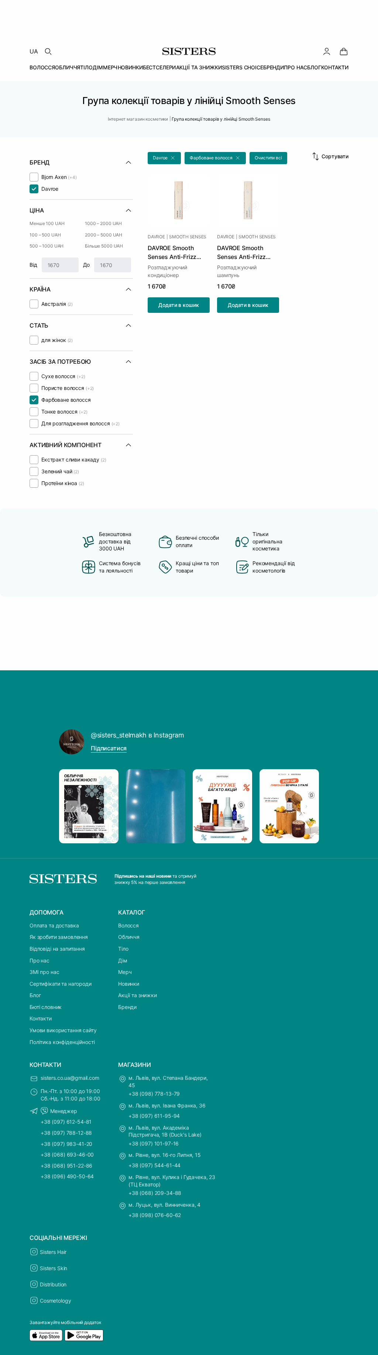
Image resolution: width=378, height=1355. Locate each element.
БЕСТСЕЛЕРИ (159, 67)
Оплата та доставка (54, 925)
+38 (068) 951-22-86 (66, 1165)
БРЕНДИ (273, 67)
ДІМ (98, 67)
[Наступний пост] (306, 806)
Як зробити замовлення (59, 937)
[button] (164, 158)
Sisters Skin (53, 1268)
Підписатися (109, 748)
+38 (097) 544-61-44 (154, 1165)
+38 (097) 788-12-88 (66, 1133)
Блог (35, 995)
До (86, 265)
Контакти (41, 1018)
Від (33, 265)
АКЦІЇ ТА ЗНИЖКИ (199, 67)
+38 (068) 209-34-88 (154, 1193)
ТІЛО (86, 67)
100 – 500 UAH (45, 235)
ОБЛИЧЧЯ (67, 67)
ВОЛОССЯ (42, 67)
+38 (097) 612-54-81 (66, 1122)
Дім (122, 960)
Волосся (128, 925)
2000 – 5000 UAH (103, 235)
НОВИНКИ (130, 67)
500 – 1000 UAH (46, 246)
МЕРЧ (110, 67)
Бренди (127, 1007)
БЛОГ (314, 67)
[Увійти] (326, 51)
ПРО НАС (295, 67)
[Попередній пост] (72, 806)
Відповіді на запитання (57, 949)
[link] (343, 51)
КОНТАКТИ (334, 67)
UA (34, 51)
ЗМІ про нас (44, 972)
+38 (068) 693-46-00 (67, 1154)
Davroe (156, 236)
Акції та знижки (137, 995)
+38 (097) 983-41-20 (66, 1144)
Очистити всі (268, 157)
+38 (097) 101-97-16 (153, 1143)
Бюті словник (46, 1007)
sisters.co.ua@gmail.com (70, 1078)
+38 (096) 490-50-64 (67, 1176)
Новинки (128, 984)
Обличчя (129, 937)
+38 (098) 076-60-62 (154, 1215)
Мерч (124, 972)
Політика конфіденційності (62, 1042)
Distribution (53, 1284)
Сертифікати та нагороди (61, 984)
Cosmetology (55, 1300)
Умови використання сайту (63, 1030)
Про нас (39, 960)
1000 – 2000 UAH (103, 223)
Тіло (123, 949)
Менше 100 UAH (47, 223)
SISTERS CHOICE (242, 67)
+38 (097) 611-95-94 (154, 1116)
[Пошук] (48, 51)
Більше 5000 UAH (104, 246)
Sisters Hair (53, 1252)
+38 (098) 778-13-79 (154, 1093)
